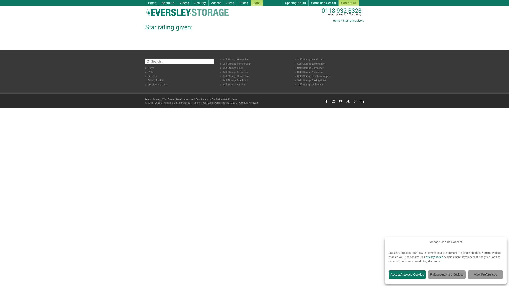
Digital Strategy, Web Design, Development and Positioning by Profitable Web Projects (191, 99)
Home (336, 20)
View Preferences (485, 274)
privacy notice (434, 257)
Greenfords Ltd (169, 102)
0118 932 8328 (342, 10)
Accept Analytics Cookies (407, 274)
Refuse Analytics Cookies (447, 274)
